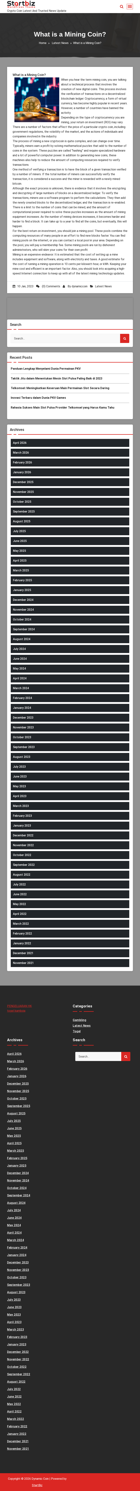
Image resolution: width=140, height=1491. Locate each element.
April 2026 (19, 443)
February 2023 (22, 815)
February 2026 (22, 462)
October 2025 (22, 501)
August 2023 (21, 757)
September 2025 (24, 511)
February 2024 (22, 698)
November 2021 (23, 963)
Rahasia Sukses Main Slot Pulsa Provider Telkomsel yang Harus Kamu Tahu (62, 407)
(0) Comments (50, 286)
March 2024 (21, 688)
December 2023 (23, 717)
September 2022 (24, 865)
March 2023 (21, 806)
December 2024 (23, 600)
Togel (77, 1031)
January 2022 (22, 943)
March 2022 (21, 923)
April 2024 (19, 678)
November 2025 (23, 492)
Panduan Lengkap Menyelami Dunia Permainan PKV (46, 368)
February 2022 (22, 933)
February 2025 (22, 580)
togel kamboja (16, 1010)
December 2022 (23, 835)
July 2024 (19, 649)
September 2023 (24, 747)
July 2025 (19, 531)
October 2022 (22, 855)
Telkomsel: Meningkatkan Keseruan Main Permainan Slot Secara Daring (60, 388)
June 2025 (20, 541)
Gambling (79, 1020)
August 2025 (21, 521)
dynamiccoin (80, 286)
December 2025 (23, 482)
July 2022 (19, 884)
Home (42, 43)
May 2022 (19, 904)
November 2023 (23, 727)
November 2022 (23, 845)
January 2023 (22, 825)
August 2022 (21, 874)
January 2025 (22, 590)
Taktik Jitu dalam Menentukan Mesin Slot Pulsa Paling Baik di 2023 (56, 378)
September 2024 (24, 629)
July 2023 (19, 766)
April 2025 (19, 560)
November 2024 (23, 609)
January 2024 (22, 708)
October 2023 (22, 737)
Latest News (60, 43)
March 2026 (21, 452)
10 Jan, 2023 (25, 286)
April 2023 (19, 796)
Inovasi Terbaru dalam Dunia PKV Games (38, 397)
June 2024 (20, 658)
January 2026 (22, 472)
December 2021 (23, 953)
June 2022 (20, 894)
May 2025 (19, 550)
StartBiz (37, 1485)
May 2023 (19, 786)
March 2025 (21, 570)
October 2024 (22, 619)
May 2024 (19, 668)
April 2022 (19, 914)
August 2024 (21, 639)
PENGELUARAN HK (19, 1006)
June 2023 (20, 776)
